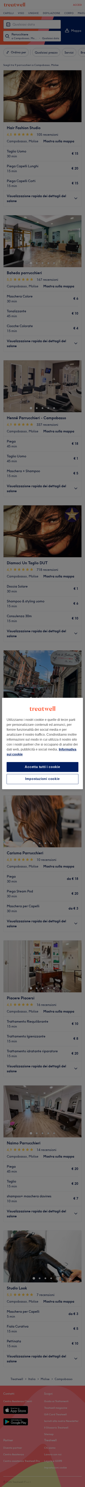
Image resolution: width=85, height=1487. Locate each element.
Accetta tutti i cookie (42, 767)
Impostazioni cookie (42, 779)
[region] (42, 743)
